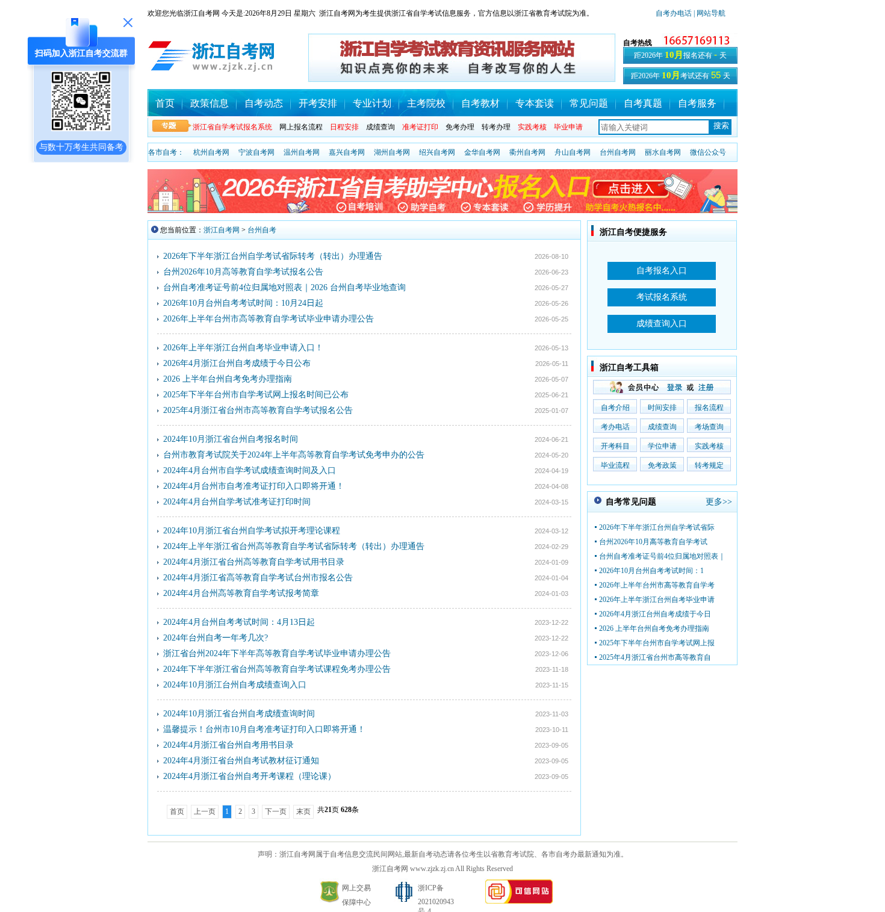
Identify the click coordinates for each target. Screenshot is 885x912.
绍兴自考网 (437, 152)
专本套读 (534, 103)
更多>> (719, 501)
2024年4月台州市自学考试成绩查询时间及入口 (249, 470)
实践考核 (709, 446)
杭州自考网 (211, 152)
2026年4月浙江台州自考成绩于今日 (655, 614)
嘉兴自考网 (347, 152)
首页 (165, 103)
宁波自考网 (256, 152)
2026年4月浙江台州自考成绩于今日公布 (237, 363)
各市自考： (166, 152)
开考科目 (615, 446)
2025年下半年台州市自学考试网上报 (657, 643)
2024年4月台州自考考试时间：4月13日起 (239, 622)
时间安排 (662, 407)
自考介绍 (615, 407)
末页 (303, 811)
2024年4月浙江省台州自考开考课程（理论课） (249, 776)
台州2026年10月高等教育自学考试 (653, 542)
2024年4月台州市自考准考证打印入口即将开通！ (253, 486)
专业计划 (372, 103)
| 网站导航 (708, 13)
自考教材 (480, 103)
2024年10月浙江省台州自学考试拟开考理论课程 (251, 530)
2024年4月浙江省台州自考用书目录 (228, 744)
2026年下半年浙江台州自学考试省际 (657, 527)
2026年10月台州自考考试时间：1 (651, 570)
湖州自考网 (392, 152)
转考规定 (709, 465)
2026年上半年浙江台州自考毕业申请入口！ (243, 347)
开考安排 (318, 103)
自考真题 (643, 103)
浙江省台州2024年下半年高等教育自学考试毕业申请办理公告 (277, 653)
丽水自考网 (663, 152)
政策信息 (209, 103)
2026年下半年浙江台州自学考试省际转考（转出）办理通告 (272, 256)
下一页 (276, 811)
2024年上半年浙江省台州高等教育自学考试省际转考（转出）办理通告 (293, 546)
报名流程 (709, 407)
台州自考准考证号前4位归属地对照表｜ (662, 556)
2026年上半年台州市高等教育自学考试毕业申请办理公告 (268, 318)
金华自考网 (482, 152)
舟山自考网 (572, 152)
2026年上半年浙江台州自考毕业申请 (657, 599)
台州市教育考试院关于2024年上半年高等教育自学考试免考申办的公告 (293, 454)
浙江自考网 (221, 230)
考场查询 (709, 427)
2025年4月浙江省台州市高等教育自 (655, 657)
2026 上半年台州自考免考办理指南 (227, 378)
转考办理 (496, 127)
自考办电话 (674, 13)
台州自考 (261, 230)
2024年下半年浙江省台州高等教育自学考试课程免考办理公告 (277, 669)
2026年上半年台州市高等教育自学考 (657, 585)
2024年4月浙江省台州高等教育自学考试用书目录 (253, 561)
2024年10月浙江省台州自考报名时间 (230, 439)
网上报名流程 (301, 127)
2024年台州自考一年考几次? (215, 637)
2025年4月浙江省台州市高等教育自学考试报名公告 (258, 410)
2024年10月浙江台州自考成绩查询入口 (234, 684)
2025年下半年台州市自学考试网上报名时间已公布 (256, 394)
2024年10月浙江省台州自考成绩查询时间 (239, 713)
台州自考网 (618, 152)
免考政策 (662, 465)
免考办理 (460, 127)
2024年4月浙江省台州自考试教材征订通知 (241, 760)
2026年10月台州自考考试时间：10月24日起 (243, 303)
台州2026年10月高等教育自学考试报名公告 (243, 271)
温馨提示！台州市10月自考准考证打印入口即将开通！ (264, 729)
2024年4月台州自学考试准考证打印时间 (237, 501)
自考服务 (697, 103)
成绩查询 (380, 127)
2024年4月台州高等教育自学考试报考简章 (241, 593)
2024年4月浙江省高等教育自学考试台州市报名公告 (258, 577)
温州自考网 (302, 152)
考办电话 (615, 427)
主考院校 (426, 103)
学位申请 (662, 446)
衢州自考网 (527, 152)
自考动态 (263, 103)
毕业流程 (615, 465)
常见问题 (589, 103)
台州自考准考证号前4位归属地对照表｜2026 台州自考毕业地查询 (284, 287)
